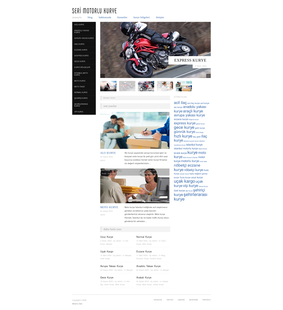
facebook (158, 300)
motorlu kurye (190, 161)
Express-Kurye (134, 170)
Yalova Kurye (203, 186)
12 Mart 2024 (105, 255)
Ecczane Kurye (142, 258)
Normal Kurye (81, 92)
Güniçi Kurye (158, 170)
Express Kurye (190, 60)
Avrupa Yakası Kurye (84, 38)
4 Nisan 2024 (106, 240)
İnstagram (193, 300)
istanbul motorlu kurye (186, 148)
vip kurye (190, 185)
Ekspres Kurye (81, 55)
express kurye (185, 122)
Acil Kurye (79, 24)
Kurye (150, 173)
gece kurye (184, 127)
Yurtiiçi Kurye (158, 284)
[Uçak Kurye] (146, 85)
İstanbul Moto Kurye (81, 74)
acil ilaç (180, 102)
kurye (192, 152)
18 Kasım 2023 (106, 281)
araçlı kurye (193, 111)
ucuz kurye (197, 177)
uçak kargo (184, 181)
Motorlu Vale (77, 303)
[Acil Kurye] (184, 85)
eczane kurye (181, 119)
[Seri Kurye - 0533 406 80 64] (94, 10)
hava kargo (200, 132)
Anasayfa (77, 17)
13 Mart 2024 (142, 240)
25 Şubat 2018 (142, 281)
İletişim (160, 17)
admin (102, 160)
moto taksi (203, 161)
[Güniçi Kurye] (108, 85)
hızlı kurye (183, 136)
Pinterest (206, 300)
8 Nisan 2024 (200, 66)
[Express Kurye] (155, 49)
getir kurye (200, 127)
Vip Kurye (78, 111)
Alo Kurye (108, 152)
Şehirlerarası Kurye (81, 105)
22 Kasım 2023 (106, 270)
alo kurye (178, 107)
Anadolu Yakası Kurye (81, 31)
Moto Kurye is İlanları (190, 157)
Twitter (170, 300)
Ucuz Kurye (106, 237)
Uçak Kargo (106, 251)
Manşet (109, 244)
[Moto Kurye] (135, 186)
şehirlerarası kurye (190, 196)
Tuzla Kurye (185, 177)
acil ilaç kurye (193, 103)
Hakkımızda (105, 17)
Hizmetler (122, 17)
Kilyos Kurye (203, 149)
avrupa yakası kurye (189, 114)
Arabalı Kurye (116, 170)
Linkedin (181, 300)
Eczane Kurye (80, 50)
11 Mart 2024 (142, 255)
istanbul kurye (194, 144)
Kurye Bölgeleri (142, 17)
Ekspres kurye (194, 119)
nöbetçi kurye (193, 169)
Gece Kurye (79, 61)
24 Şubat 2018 (106, 211)
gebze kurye (200, 124)
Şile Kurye (189, 191)
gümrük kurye (184, 131)
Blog (90, 17)
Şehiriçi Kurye (81, 98)
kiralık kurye (180, 153)
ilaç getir (197, 136)
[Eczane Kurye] (165, 85)
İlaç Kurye (112, 173)
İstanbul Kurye (123, 173)
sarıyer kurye (184, 174)
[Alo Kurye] (135, 131)
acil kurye (204, 103)
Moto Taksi (79, 86)
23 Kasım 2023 (106, 156)
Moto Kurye (79, 81)
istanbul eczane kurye (191, 141)
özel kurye (179, 190)
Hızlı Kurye (79, 44)
